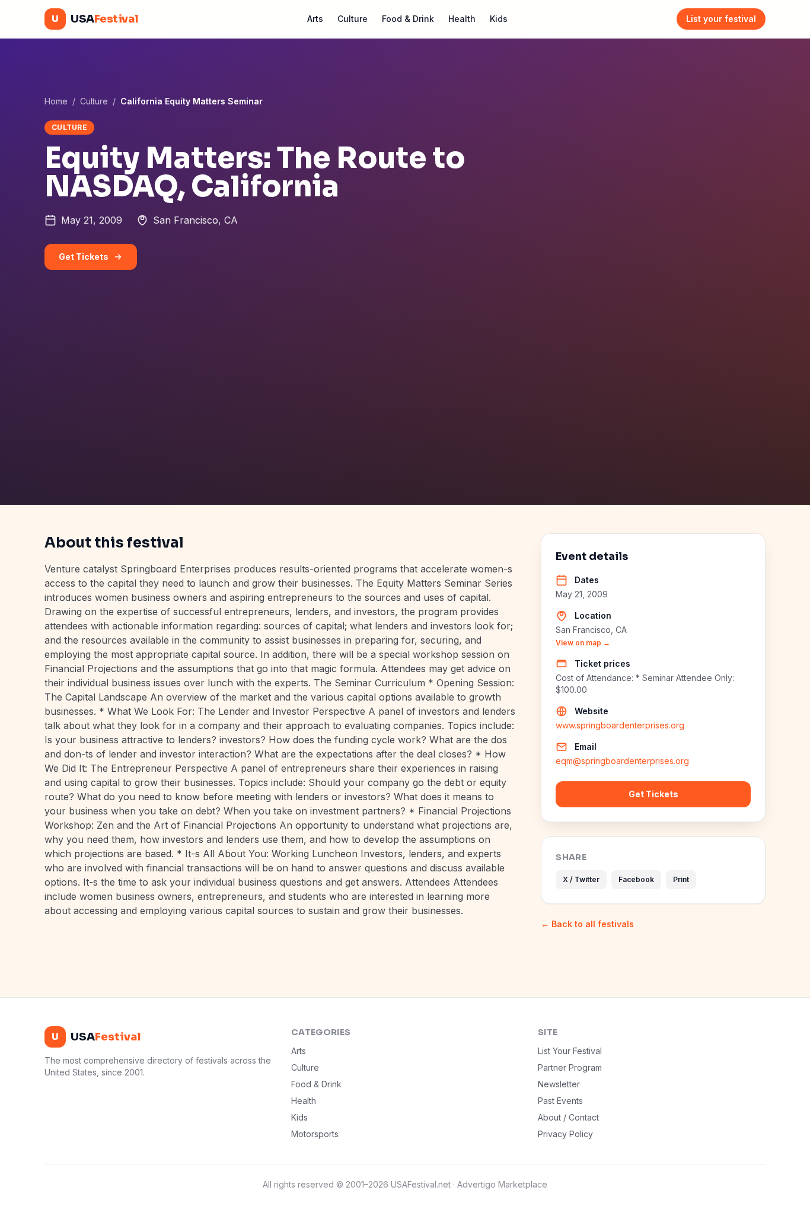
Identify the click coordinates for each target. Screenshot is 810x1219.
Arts (315, 19)
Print (681, 879)
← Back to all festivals (587, 924)
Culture (352, 19)
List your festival (721, 19)
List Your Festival (570, 1051)
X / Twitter (581, 879)
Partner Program (570, 1067)
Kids (499, 19)
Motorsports (315, 1134)
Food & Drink (408, 19)
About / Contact (568, 1117)
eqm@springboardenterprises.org (622, 761)
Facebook (636, 879)
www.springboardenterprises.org (620, 725)
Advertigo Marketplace (502, 1184)
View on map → (583, 642)
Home (56, 101)
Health (462, 19)
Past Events (560, 1101)
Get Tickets (84, 257)
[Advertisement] (405, 416)
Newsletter (559, 1084)
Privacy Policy (565, 1134)
